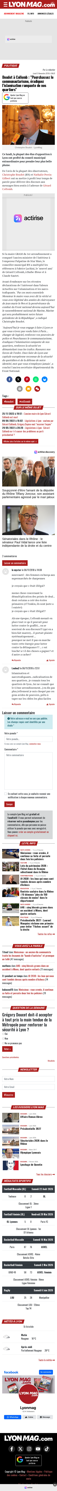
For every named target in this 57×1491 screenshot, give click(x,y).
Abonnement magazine (14, 13)
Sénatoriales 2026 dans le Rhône (34, 1142)
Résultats (51, 1060)
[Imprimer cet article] (20, 389)
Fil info (30, 13)
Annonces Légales (45, 13)
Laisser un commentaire (15, 563)
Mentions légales (34, 1471)
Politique (11, 65)
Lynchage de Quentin (31, 1164)
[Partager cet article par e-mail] (28, 389)
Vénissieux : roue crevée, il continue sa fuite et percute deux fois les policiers (35, 856)
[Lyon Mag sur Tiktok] (46, 1451)
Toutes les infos (45, 934)
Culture (23, 863)
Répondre (17, 660)
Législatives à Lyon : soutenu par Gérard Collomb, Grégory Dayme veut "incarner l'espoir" (27, 422)
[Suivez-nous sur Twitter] (20, 1451)
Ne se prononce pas (13, 1043)
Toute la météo (45, 1360)
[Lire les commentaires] (37, 389)
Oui (6, 1034)
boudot (9, 401)
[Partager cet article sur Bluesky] (45, 379)
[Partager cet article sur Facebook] (9, 379)
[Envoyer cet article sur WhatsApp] (36, 379)
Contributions (26, 876)
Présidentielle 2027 (30, 1128)
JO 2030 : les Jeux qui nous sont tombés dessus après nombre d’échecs (37, 882)
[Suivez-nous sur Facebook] (28, 1395)
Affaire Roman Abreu (31, 1117)
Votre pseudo (11, 733)
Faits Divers (25, 850)
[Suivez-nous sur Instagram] (28, 1451)
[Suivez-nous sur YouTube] (37, 1451)
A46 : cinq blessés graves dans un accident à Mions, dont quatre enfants (36, 910)
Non (6, 1038)
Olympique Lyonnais (30, 1152)
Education (24, 889)
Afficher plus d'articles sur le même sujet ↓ (20, 441)
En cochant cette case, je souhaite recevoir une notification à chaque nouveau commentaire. (29, 795)
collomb (25, 401)
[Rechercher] (52, 4)
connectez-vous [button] (35, 743)
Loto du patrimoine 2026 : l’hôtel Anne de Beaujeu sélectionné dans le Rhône (34, 869)
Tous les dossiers (44, 1174)
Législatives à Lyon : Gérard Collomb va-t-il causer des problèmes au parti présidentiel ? (26, 431)
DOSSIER (23, 1114)
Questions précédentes (10, 1057)
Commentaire (11, 749)
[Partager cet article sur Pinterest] (27, 379)
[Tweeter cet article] (18, 379)
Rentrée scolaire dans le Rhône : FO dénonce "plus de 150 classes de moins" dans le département (36, 896)
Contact (22, 1475)
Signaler (51, 660)
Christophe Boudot (13, 174)
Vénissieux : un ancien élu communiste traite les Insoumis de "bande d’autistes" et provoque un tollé (28, 955)
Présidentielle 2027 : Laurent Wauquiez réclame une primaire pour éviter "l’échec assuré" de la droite (36, 924)
